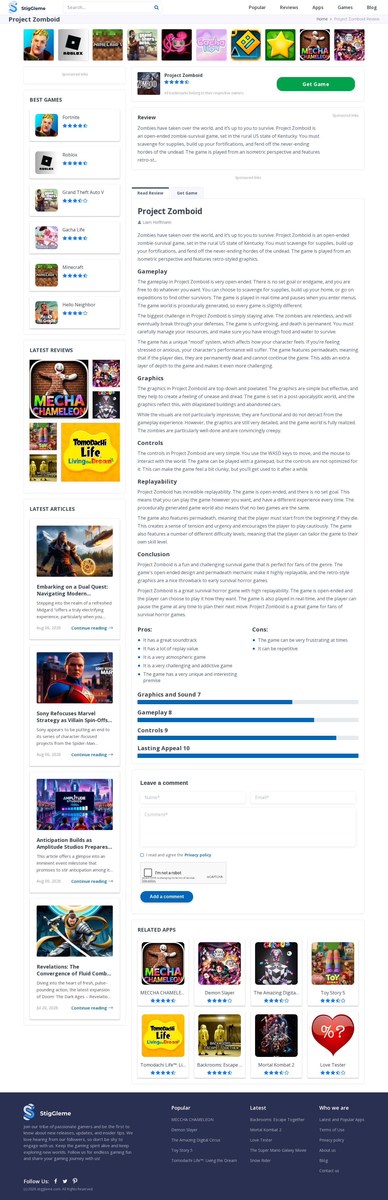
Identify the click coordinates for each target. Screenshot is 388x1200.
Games (345, 7)
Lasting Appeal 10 (163, 748)
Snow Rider (260, 1160)
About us (327, 1150)
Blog (372, 7)
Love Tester (261, 1140)
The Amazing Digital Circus (195, 1140)
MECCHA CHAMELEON (192, 1119)
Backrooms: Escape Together (277, 1119)
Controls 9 (152, 730)
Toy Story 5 (182, 1150)
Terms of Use (332, 1129)
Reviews (289, 7)
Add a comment (167, 896)
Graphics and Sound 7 (169, 694)
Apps (318, 7)
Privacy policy (198, 855)
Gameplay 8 (154, 712)
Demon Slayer (184, 1129)
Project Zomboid (183, 75)
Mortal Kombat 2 (265, 1129)
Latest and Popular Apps (341, 1119)
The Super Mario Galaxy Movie (278, 1150)
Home (322, 19)
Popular (257, 7)
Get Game (315, 84)
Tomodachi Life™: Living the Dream (204, 1160)
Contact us (329, 1170)
